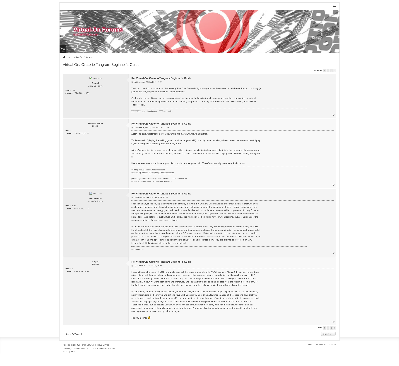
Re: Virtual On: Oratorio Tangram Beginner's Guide (161, 78)
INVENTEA (93, 348)
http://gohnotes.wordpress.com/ (152, 170)
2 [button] (331, 70)
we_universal (73, 348)
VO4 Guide (152, 111)
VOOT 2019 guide (139, 111)
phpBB (76, 345)
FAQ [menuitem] (63, 49)
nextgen (102, 348)
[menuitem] (66, 352)
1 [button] (328, 70)
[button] (334, 6)
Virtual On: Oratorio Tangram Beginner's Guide (101, 64)
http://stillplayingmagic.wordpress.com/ (158, 173)
